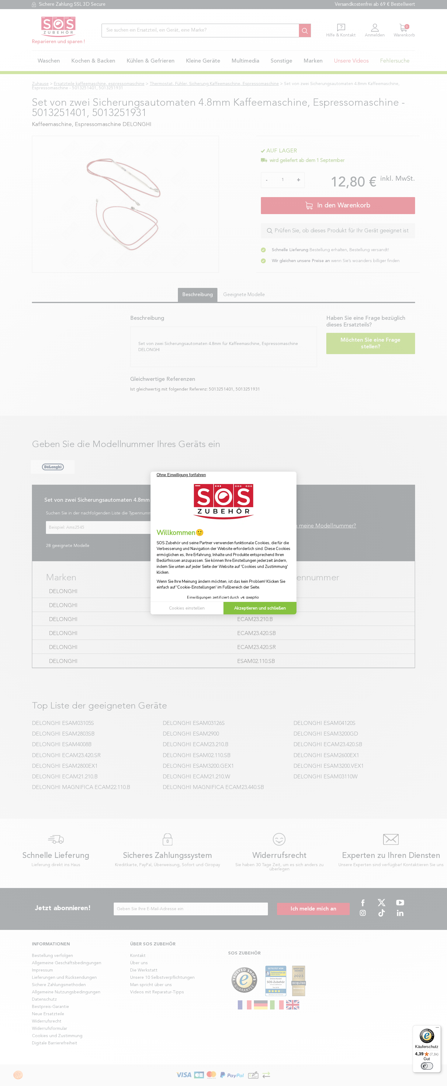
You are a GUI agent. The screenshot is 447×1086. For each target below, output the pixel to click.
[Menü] (437, 1029)
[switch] (427, 1066)
